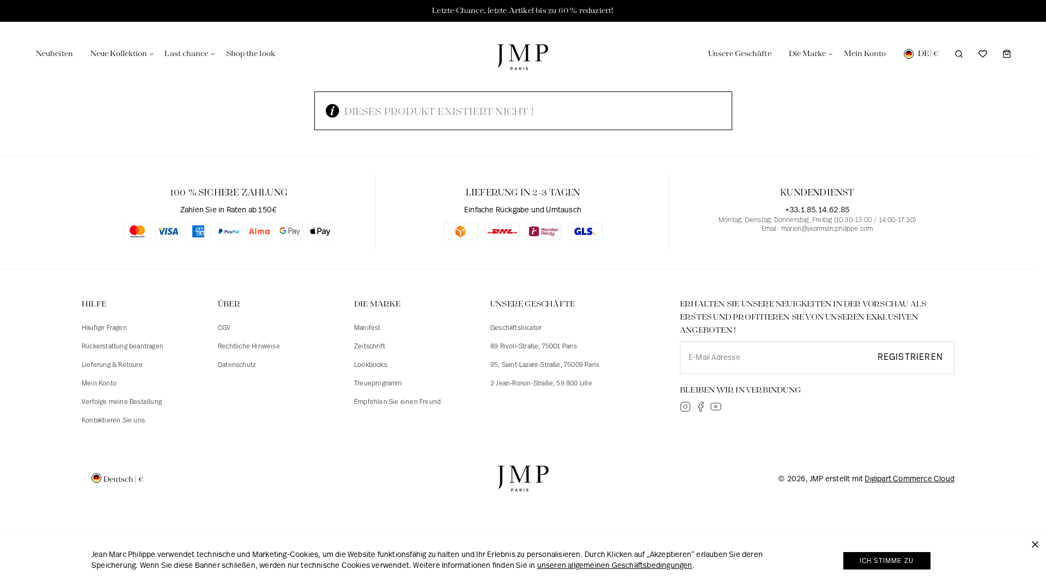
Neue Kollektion (119, 54)
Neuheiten (54, 54)
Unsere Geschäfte (739, 54)
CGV (224, 328)
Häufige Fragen (104, 328)
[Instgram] (685, 406)
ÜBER (229, 304)
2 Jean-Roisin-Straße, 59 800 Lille (541, 384)
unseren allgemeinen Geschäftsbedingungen (614, 566)
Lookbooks (370, 365)
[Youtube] (715, 406)
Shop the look (250, 54)
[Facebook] (700, 406)
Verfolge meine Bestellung (122, 402)
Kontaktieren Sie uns (113, 421)
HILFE (94, 304)
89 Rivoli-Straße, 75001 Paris (533, 347)
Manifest (367, 328)
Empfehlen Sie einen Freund (397, 402)
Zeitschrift (369, 347)
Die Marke (807, 54)
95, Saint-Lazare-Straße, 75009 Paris (544, 365)
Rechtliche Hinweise (249, 347)
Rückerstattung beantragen (122, 347)
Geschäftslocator (516, 328)
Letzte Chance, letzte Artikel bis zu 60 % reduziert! (522, 11)
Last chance (186, 54)
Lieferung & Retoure (112, 365)
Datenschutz (237, 365)
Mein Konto (99, 384)
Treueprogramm (378, 384)
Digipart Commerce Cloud (909, 479)
